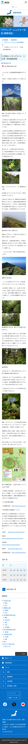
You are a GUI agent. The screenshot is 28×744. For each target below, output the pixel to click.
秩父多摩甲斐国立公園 (9, 629)
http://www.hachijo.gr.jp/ (19, 506)
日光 (6, 605)
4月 (21, 570)
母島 (6, 639)
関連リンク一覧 (13, 697)
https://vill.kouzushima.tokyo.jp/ (11, 545)
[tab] (3, 589)
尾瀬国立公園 (7, 608)
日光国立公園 (7, 600)
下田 (6, 625)
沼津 (6, 622)
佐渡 (4, 641)
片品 (6, 613)
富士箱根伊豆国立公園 (9, 615)
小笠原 (6, 637)
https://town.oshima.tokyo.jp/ (16, 532)
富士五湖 (7, 620)
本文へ (13, 7)
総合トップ (8, 658)
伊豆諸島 (7, 627)
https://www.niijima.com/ (15, 548)
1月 (11, 570)
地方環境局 (5, 40)
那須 (6, 603)
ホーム (7, 667)
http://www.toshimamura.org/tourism (12, 538)
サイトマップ (12, 693)
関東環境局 (14, 40)
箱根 (6, 617)
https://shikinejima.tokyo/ (19, 552)
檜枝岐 (6, 610)
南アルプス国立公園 (8, 644)
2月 (14, 570)
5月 (24, 570)
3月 (18, 570)
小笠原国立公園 (7, 634)
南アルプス (8, 646)
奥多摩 (6, 632)
